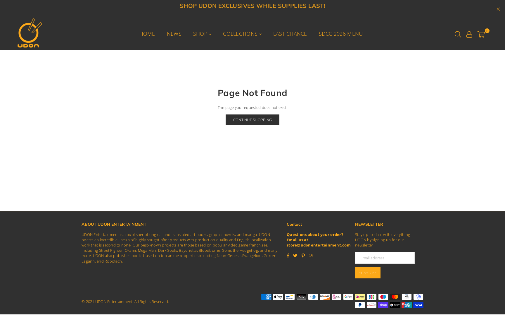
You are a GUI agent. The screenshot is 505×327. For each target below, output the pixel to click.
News (174, 33)
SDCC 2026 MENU (341, 33)
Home (147, 33)
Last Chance (290, 33)
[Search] (458, 33)
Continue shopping (252, 119)
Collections (241, 33)
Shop (201, 33)
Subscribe (367, 272)
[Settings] (469, 33)
